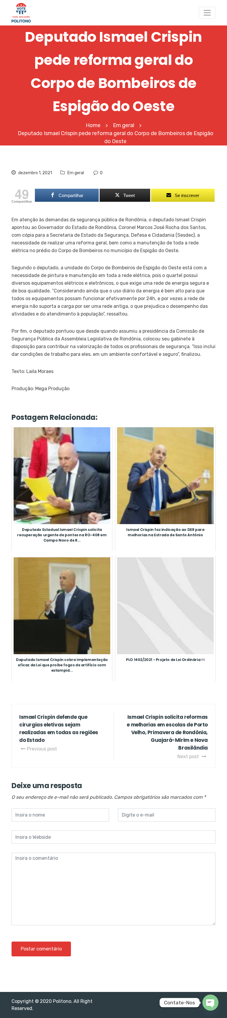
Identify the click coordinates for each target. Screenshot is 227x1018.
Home (93, 125)
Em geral (75, 172)
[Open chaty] (210, 1003)
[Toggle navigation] (207, 13)
